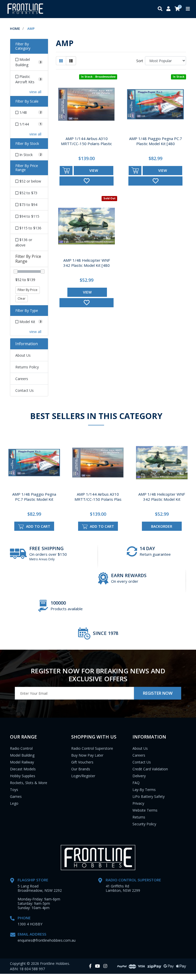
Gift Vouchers (82, 762)
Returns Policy (27, 367)
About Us (23, 355)
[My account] (168, 9)
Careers (21, 378)
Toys (14, 789)
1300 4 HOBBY (30, 924)
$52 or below (29, 181)
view (93, 170)
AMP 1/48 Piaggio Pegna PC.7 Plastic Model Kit (34, 497)
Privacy (138, 803)
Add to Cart (37, 526)
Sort (139, 60)
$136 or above (23, 242)
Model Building (22, 755)
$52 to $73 (27, 192)
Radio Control (21, 748)
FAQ (136, 782)
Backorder (161, 526)
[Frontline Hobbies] (25, 9)
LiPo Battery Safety (148, 796)
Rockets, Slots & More (28, 782)
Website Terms (144, 810)
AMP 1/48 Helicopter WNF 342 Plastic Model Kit (161, 497)
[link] (90, 966)
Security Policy (144, 824)
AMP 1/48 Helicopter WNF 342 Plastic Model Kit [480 (86, 263)
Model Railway (22, 762)
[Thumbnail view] (61, 60)
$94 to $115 (28, 216)
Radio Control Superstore (92, 748)
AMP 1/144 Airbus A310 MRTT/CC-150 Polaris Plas (98, 497)
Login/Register (83, 775)
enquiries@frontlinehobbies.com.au (47, 940)
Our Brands (80, 769)
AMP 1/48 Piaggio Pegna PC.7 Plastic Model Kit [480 (155, 141)
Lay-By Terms (144, 789)
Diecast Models (23, 769)
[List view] (71, 60)
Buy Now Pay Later (87, 755)
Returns (138, 817)
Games (16, 796)
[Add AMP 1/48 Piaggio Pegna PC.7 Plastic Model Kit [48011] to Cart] (135, 170)
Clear (22, 298)
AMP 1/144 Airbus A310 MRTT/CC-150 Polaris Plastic (86, 141)
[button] (86, 181)
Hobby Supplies (22, 775)
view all (35, 91)
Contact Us (24, 390)
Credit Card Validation (150, 769)
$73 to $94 (27, 204)
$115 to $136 (29, 228)
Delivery (139, 775)
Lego (14, 803)
